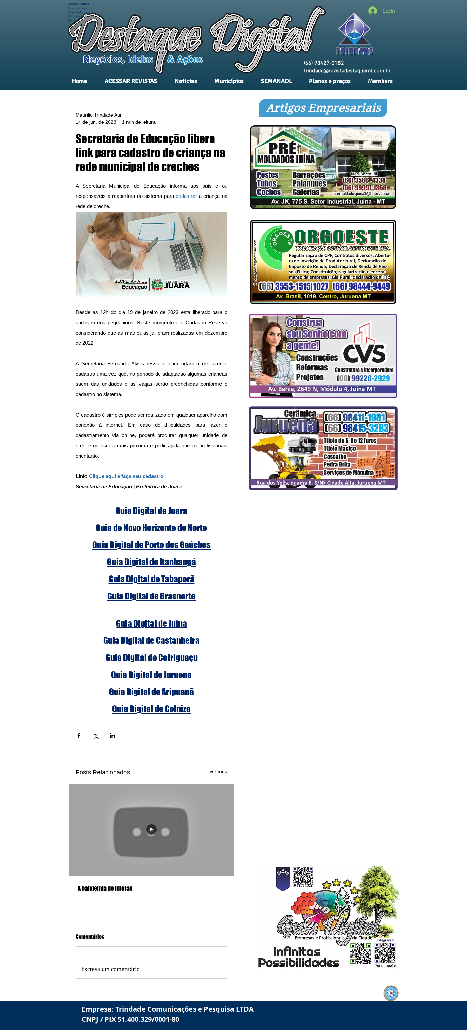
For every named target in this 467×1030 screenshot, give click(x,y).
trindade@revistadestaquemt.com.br (347, 71)
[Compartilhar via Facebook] (79, 735)
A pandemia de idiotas (105, 888)
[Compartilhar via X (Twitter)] (95, 735)
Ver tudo (218, 771)
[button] (228, 81)
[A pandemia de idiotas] (151, 830)
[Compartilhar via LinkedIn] (112, 735)
